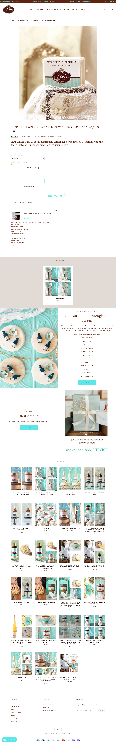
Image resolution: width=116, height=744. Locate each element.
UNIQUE (87, 369)
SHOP (87, 382)
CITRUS (87, 373)
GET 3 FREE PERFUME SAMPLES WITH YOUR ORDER (48, 136)
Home (12, 20)
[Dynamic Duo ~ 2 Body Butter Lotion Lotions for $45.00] (21, 479)
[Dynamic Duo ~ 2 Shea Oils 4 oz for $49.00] (94, 479)
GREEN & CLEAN (87, 366)
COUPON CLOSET (16, 712)
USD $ (57, 729)
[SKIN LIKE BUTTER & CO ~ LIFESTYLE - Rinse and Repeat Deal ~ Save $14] (94, 551)
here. (67, 328)
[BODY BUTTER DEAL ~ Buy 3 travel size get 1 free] (94, 627)
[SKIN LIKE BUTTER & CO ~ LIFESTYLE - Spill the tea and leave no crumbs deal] (21, 627)
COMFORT (87, 355)
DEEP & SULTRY (87, 359)
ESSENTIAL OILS (87, 376)
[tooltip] (33, 186)
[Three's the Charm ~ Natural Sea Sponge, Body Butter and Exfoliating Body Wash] (46, 551)
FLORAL (87, 344)
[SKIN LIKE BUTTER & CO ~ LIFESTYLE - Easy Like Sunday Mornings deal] (70, 551)
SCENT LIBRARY (15, 707)
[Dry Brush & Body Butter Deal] (46, 588)
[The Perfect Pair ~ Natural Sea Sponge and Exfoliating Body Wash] (21, 551)
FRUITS (87, 362)
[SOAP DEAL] (46, 514)
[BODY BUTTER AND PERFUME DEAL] (70, 514)
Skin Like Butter (50, 733)
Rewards (13, 715)
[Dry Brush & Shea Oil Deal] (21, 588)
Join (101, 710)
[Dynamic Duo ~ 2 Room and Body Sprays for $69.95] (70, 479)
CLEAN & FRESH (87, 352)
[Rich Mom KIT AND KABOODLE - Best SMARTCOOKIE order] (70, 664)
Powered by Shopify (66, 733)
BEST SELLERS (87, 337)
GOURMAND (87, 341)
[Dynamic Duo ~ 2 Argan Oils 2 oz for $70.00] (21, 514)
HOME (12, 704)
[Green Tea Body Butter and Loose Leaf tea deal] (94, 588)
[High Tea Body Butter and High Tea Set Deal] (46, 627)
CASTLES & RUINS (87, 348)
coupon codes (26, 136)
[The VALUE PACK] (21, 664)
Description (14, 136)
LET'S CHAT (14, 721)
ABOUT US (14, 718)
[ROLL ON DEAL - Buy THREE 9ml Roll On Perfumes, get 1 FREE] (58, 281)
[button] (28, 186)
